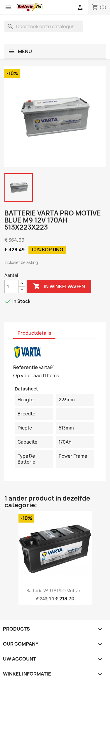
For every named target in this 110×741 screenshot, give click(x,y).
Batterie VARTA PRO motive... (55, 590)
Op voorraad (27, 375)
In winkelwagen (59, 286)
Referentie (25, 367)
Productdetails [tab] (34, 333)
